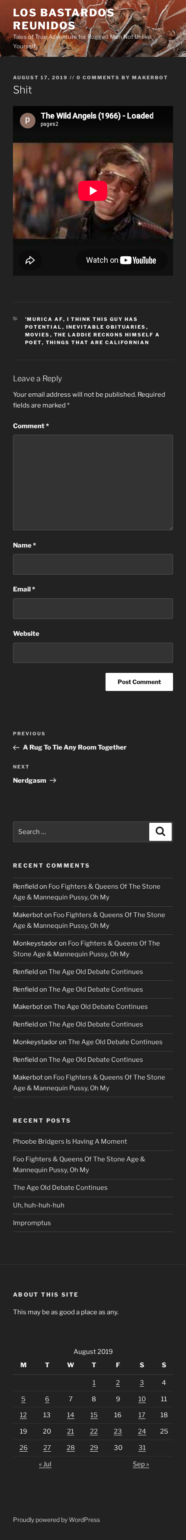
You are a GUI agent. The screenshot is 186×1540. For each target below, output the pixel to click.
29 (94, 1448)
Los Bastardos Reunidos (64, 19)
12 (23, 1415)
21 (70, 1431)
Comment (31, 426)
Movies (37, 335)
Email (24, 589)
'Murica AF (44, 319)
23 (118, 1431)
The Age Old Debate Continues (95, 972)
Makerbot (150, 78)
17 (141, 1415)
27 (47, 1448)
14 (70, 1415)
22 (94, 1431)
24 (142, 1431)
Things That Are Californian (98, 342)
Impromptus (32, 1223)
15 (94, 1415)
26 (23, 1448)
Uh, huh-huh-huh (38, 1205)
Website (26, 634)
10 (142, 1399)
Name (24, 545)
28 (71, 1448)
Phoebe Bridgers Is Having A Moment (70, 1141)
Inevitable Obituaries (106, 327)
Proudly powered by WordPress (56, 1519)
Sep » (141, 1464)
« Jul (45, 1464)
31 (142, 1448)
